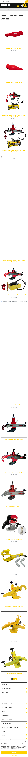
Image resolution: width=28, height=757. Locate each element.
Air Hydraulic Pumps (6, 688)
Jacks (3, 711)
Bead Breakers (5, 9)
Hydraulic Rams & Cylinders (8, 707)
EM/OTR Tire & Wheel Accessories (10, 704)
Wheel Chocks (5, 700)
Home (2, 9)
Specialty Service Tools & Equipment (10, 727)
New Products (5, 684)
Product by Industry (6, 739)
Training (4, 731)
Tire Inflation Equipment (7, 696)
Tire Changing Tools (6, 723)
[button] (26, 741)
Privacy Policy (14, 755)
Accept (14, 752)
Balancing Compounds (7, 719)
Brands (3, 735)
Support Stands (5, 715)
